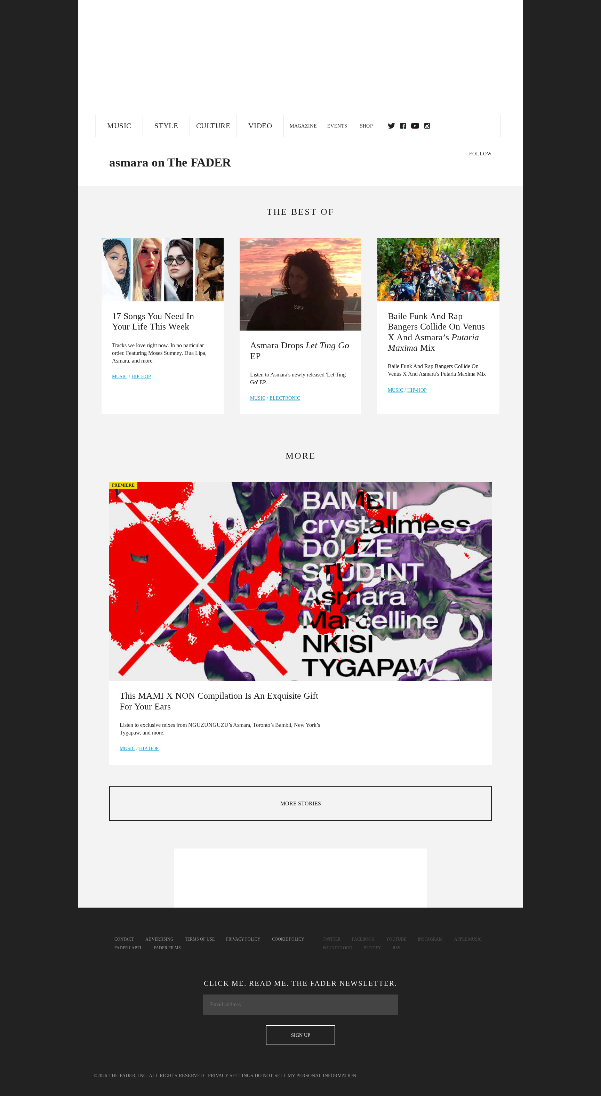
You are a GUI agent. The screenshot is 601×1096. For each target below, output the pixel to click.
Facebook (363, 939)
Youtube (396, 939)
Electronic (285, 398)
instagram (427, 126)
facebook (403, 126)
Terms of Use (200, 939)
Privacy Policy (243, 939)
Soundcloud (337, 947)
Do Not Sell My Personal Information (305, 1075)
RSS (396, 947)
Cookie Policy (288, 939)
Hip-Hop (141, 376)
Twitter (391, 126)
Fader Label (128, 947)
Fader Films (167, 947)
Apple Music (468, 939)
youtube (415, 126)
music (119, 376)
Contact (124, 939)
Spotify (372, 947)
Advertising (159, 939)
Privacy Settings (230, 1075)
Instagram (430, 939)
